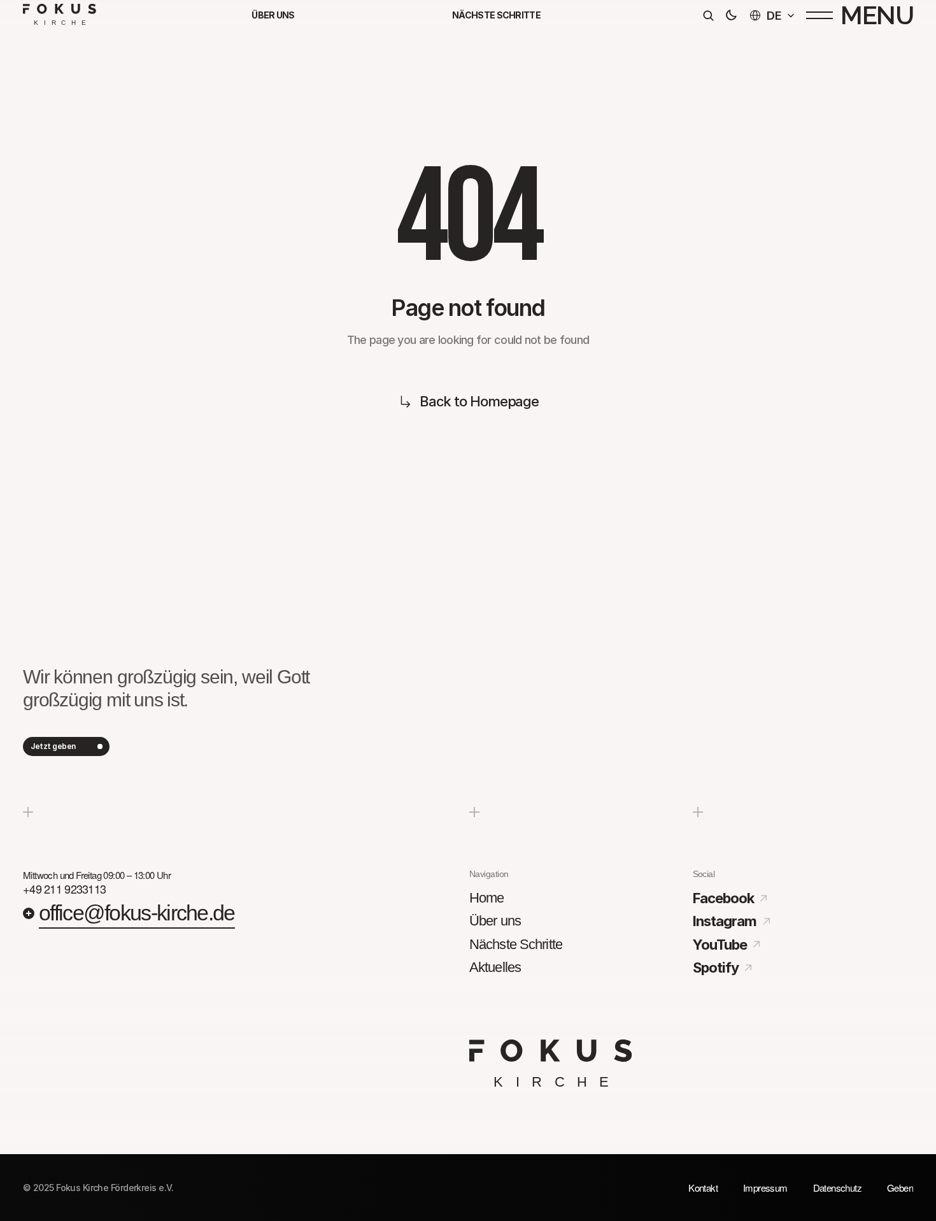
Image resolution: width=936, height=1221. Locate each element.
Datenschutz (837, 1187)
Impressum (765, 1187)
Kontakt (703, 1187)
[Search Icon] (708, 15)
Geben (900, 1187)
